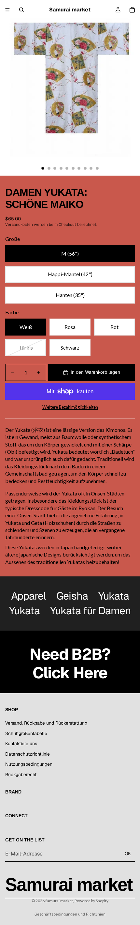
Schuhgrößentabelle (26, 733)
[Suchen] (21, 10)
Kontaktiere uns (21, 744)
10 (97, 168)
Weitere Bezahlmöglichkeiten (70, 407)
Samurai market (59, 900)
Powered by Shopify (91, 900)
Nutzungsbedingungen (28, 764)
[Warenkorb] (132, 10)
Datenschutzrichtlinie (27, 754)
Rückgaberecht (20, 774)
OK (128, 854)
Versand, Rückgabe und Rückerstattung (46, 723)
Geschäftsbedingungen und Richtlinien (70, 914)
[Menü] (7, 9)
